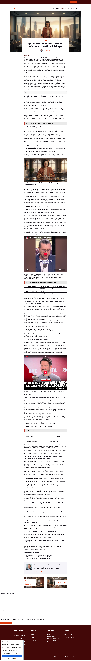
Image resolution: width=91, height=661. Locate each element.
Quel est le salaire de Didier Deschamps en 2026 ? (38, 556)
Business (57, 8)
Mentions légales (51, 636)
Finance (62, 8)
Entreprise (67, 8)
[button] (76, 8)
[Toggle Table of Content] (64, 93)
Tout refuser (17, 653)
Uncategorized (33, 640)
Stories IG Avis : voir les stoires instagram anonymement (29, 583)
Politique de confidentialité (53, 638)
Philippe (48, 50)
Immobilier (73, 8)
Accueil (53, 8)
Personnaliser (7, 653)
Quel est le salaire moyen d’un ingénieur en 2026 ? (38, 558)
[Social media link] (34, 571)
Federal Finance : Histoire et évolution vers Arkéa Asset (39, 555)
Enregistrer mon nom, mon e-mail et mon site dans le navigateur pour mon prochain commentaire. (22, 619)
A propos (50, 634)
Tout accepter (12, 656)
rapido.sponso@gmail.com (70, 634)
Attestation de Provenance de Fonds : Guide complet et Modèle (41, 554)
